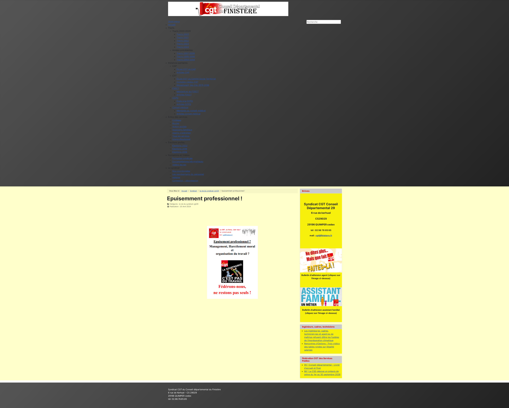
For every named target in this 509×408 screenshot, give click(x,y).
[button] (171, 28)
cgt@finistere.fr (324, 235)
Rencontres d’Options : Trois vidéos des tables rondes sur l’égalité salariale (322, 346)
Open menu (173, 21)
